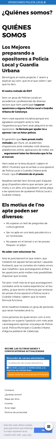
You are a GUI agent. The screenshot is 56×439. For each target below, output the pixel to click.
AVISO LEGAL (35, 368)
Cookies (9, 403)
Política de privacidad (16, 412)
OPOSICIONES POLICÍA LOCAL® (27, 2)
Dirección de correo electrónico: (26, 358)
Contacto (9, 390)
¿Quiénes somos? (13, 394)
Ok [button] (43, 430)
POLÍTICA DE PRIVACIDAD (19, 370)
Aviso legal (10, 408)
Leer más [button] (26, 435)
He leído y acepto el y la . (26, 369)
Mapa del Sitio (12, 399)
